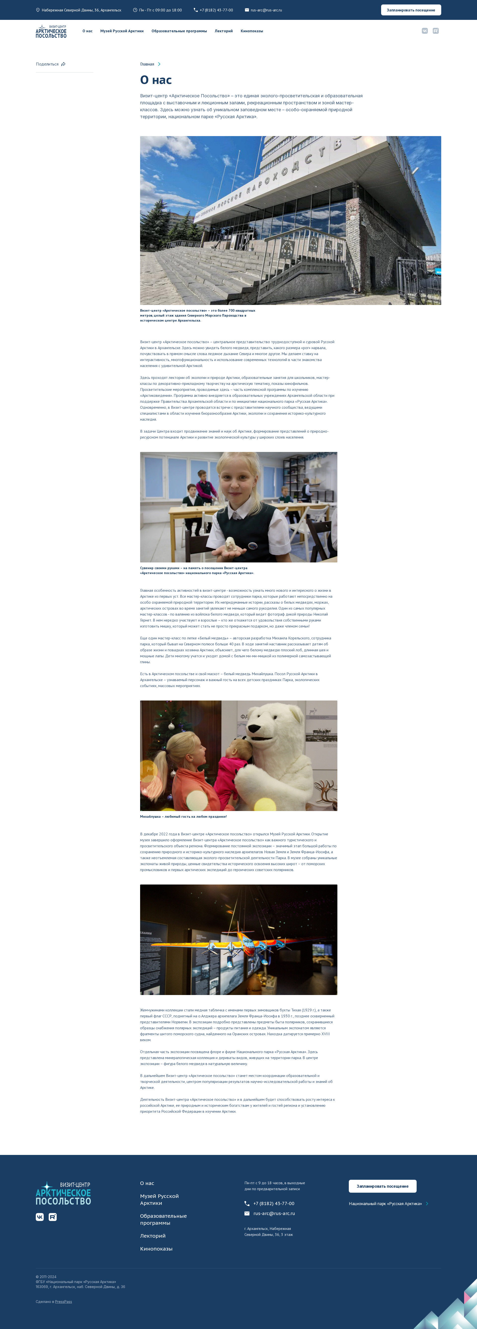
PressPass (63, 1301)
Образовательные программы (179, 30)
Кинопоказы (252, 30)
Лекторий (224, 30)
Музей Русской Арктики (122, 30)
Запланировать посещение (411, 9)
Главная (147, 64)
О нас (87, 30)
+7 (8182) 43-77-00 (216, 10)
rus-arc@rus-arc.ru (266, 10)
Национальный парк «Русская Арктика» (385, 1203)
